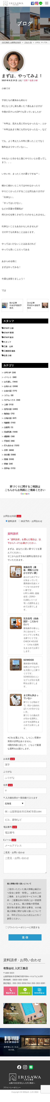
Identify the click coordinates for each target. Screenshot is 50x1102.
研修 (6, 464)
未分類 (7, 454)
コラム (7, 395)
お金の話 (8, 391)
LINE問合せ (25, 993)
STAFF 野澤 (9, 332)
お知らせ (8, 386)
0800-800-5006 (20, 980)
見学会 (7, 468)
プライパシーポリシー (26, 914)
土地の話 (8, 418)
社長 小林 (34, 80)
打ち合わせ (8, 445)
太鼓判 (7, 427)
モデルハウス (9, 400)
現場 (6, 459)
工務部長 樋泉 (9, 351)
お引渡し (8, 382)
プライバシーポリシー (12, 1087)
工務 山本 (8, 346)
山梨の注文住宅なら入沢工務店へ (22, 1083)
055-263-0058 (20, 983)
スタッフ (7, 342)
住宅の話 (8, 409)
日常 (26, 80)
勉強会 (7, 413)
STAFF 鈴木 (9, 337)
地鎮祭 (7, 422)
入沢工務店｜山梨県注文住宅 (11, 42)
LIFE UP (7, 372)
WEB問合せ (39, 993)
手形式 (7, 441)
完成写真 (8, 432)
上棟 (6, 404)
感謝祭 (7, 436)
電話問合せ (10, 993)
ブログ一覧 (28, 42)
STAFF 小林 (9, 328)
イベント (8, 377)
